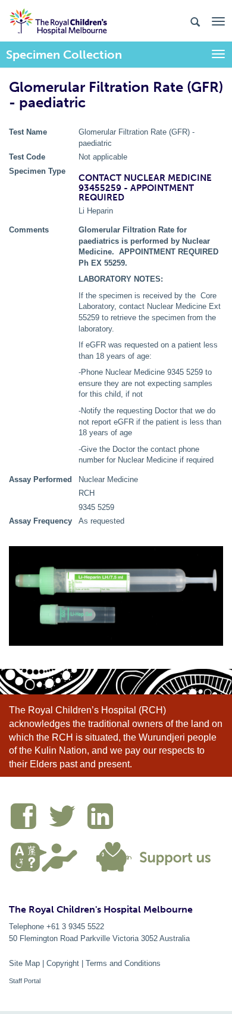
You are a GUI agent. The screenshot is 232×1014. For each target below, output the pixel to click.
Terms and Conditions (123, 963)
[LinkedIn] (103, 818)
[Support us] (151, 856)
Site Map (24, 963)
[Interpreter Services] (48, 856)
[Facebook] (29, 818)
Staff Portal (24, 980)
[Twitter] (67, 818)
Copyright (62, 963)
